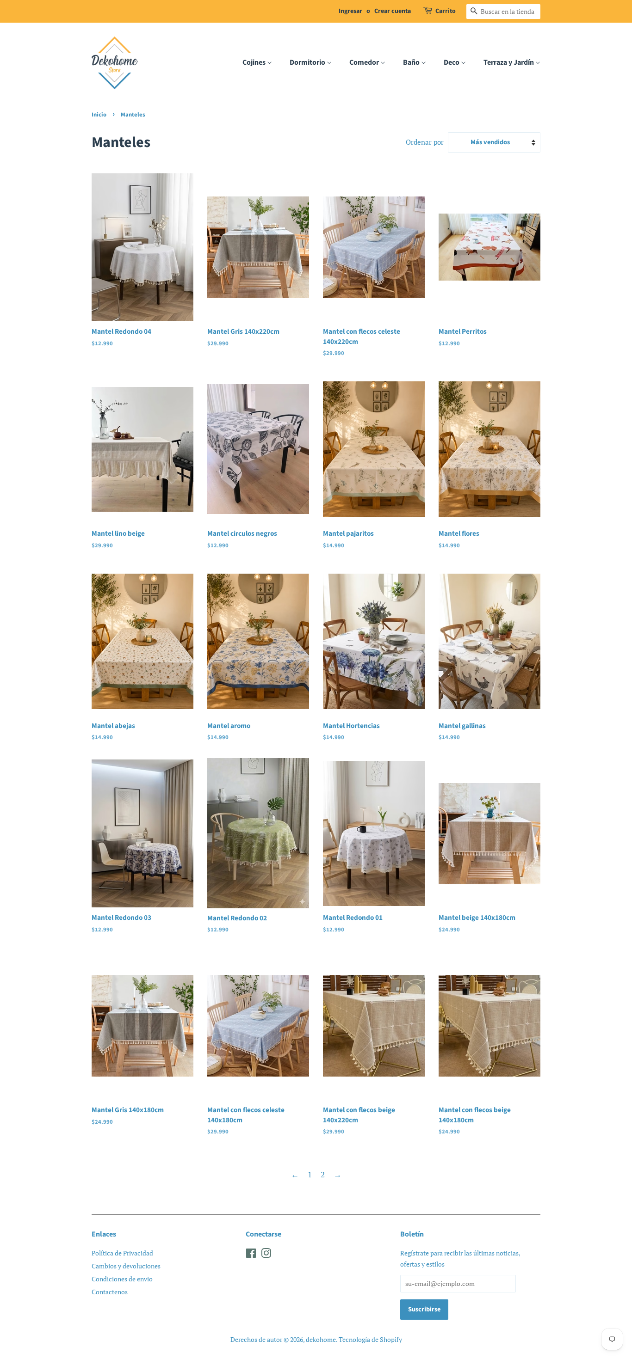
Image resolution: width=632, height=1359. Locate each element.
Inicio (99, 114)
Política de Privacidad (122, 1253)
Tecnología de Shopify (370, 1339)
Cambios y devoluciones (126, 1265)
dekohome (321, 1339)
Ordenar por (425, 142)
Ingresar (350, 11)
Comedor (364, 62)
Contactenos (110, 1291)
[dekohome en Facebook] (251, 1254)
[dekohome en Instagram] (266, 1254)
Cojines (254, 62)
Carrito (445, 11)
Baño (412, 62)
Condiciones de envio (122, 1278)
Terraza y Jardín (509, 62)
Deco (452, 62)
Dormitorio (308, 62)
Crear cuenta (392, 11)
